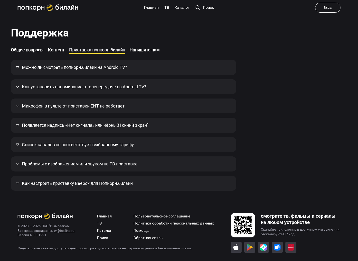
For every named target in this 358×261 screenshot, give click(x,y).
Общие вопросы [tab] (27, 49)
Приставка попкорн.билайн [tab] (97, 49)
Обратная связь (148, 237)
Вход (328, 7)
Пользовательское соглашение (161, 216)
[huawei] (290, 247)
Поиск (102, 237)
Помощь (141, 230)
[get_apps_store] (263, 247)
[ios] (236, 247)
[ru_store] (277, 247)
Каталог (104, 230)
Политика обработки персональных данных (173, 223)
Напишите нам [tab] (145, 49)
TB (99, 223)
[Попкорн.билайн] (48, 7)
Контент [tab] (56, 49)
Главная (104, 216)
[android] (249, 247)
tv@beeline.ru (64, 231)
